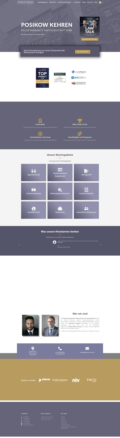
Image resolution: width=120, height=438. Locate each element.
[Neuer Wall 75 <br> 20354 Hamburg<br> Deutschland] (33, 348)
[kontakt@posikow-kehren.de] (87, 348)
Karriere (63, 419)
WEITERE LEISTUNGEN (64, 2)
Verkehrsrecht (43, 2)
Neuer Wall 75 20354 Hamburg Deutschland (33, 353)
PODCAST (90, 2)
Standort (77, 2)
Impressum (63, 421)
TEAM (84, 2)
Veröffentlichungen (65, 424)
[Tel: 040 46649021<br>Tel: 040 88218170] (60, 348)
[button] (19, 245)
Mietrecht (52, 2)
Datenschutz (64, 423)
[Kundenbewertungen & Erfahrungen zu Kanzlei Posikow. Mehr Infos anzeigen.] (60, 82)
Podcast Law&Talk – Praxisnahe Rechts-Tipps (68, 427)
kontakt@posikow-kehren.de (87, 352)
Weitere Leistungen (45, 419)
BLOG (96, 2)
